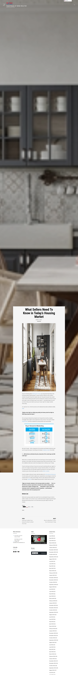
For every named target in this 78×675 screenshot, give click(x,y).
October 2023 (52, 610)
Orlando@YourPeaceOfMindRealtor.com (19, 542)
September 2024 (52, 584)
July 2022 (51, 644)
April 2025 (51, 568)
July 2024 (51, 589)
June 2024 (51, 591)
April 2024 (51, 596)
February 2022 (52, 656)
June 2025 (51, 563)
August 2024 (52, 586)
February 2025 (52, 572)
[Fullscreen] (45, 543)
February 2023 (52, 628)
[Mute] (44, 543)
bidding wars (25, 421)
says (23, 408)
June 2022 (51, 647)
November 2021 (52, 663)
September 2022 (52, 640)
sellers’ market (46, 471)
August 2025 (52, 559)
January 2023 (52, 630)
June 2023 (51, 619)
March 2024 (51, 598)
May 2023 (51, 621)
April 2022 (51, 651)
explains (29, 479)
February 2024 (52, 600)
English (66, 0)
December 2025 (52, 549)
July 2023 (51, 616)
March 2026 (51, 542)
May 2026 (51, 538)
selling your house (37, 393)
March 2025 (51, 570)
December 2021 (52, 660)
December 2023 (52, 605)
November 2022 (52, 635)
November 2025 (52, 552)
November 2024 (52, 579)
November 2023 (52, 607)
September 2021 (52, 667)
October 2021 (52, 665)
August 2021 (52, 670)
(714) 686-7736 (16, 541)
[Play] (32, 543)
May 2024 (51, 593)
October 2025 (52, 554)
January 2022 (52, 658)
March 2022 (51, 654)
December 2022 (52, 633)
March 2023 (51, 626)
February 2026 (52, 545)
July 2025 (51, 561)
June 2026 (51, 535)
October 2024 (52, 582)
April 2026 (51, 540)
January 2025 (52, 575)
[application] (39, 539)
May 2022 (51, 649)
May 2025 (51, 566)
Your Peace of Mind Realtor (16, 6)
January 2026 (52, 547)
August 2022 (52, 642)
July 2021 (51, 672)
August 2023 (52, 614)
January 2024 (52, 603)
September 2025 (52, 556)
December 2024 (52, 577)
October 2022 (52, 637)
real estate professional (50, 474)
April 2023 (51, 623)
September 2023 (52, 612)
